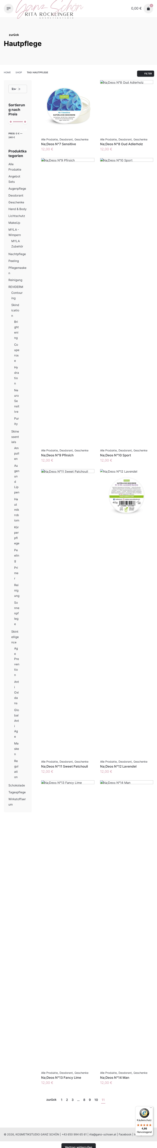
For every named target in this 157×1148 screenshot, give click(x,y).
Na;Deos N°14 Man (114, 1078)
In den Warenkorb (55, 153)
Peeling (13, 261)
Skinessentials (15, 437)
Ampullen (16, 453)
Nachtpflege (17, 254)
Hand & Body (17, 209)
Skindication (15, 310)
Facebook (125, 1134)
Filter (23, 129)
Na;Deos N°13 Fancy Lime (61, 1078)
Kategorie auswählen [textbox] (13, 89)
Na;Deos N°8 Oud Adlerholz (121, 144)
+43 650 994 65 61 (74, 1134)
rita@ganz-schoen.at (102, 1134)
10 (96, 1100)
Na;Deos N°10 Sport (115, 455)
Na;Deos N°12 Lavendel (118, 766)
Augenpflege (17, 188)
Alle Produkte (49, 139)
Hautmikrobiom (16, 509)
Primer (16, 573)
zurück (14, 35)
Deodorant (15, 195)
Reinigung (15, 280)
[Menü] (151, 1108)
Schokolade (16, 785)
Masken (16, 749)
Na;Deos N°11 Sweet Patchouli (64, 766)
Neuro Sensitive (16, 400)
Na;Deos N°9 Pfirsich (57, 455)
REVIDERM (15, 287)
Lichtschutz (16, 216)
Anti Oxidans (16, 692)
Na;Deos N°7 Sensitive (58, 144)
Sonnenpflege (16, 613)
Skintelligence (15, 637)
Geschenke (16, 202)
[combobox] (17, 89)
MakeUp (14, 223)
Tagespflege (17, 792)
